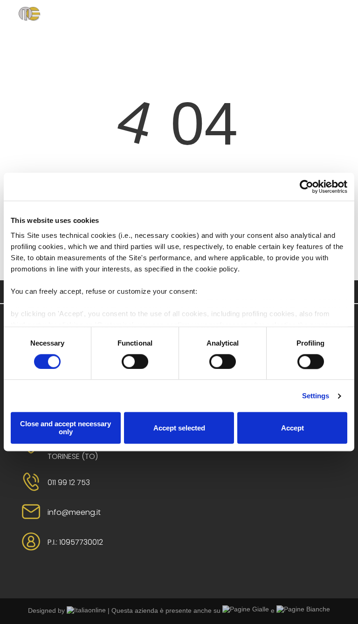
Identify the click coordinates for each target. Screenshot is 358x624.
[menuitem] (124, 24)
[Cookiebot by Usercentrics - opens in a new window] (306, 187)
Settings (316, 396)
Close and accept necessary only (65, 428)
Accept (292, 428)
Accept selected (179, 428)
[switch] (135, 361)
